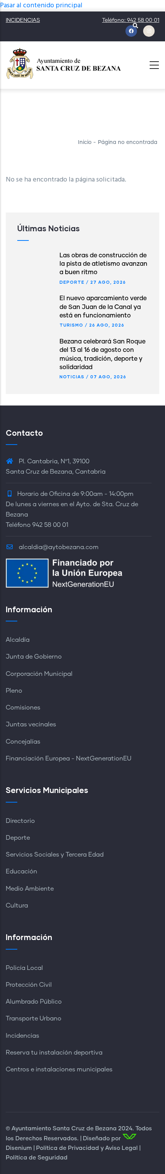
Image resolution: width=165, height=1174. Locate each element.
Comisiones (23, 708)
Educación (21, 871)
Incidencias (22, 1036)
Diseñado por (102, 1138)
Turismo (71, 324)
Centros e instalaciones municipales (59, 1069)
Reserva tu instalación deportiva (54, 1053)
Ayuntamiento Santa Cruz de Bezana (64, 1128)
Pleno (14, 691)
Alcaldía (18, 640)
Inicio (85, 142)
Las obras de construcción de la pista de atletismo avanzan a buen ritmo (103, 264)
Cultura (17, 906)
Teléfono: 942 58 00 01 (130, 20)
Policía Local (24, 968)
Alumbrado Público (34, 1002)
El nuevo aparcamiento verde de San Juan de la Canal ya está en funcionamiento (103, 307)
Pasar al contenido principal (41, 5)
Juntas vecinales (31, 724)
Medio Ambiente (30, 889)
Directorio (20, 821)
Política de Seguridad (37, 1158)
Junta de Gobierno (34, 657)
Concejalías (23, 742)
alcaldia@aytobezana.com (58, 547)
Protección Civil (29, 985)
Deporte (71, 282)
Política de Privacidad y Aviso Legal (87, 1148)
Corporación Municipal (39, 674)
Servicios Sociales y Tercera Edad (55, 855)
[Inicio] (63, 63)
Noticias (71, 376)
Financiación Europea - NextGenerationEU (68, 758)
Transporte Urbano (33, 1018)
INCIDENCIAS (23, 20)
